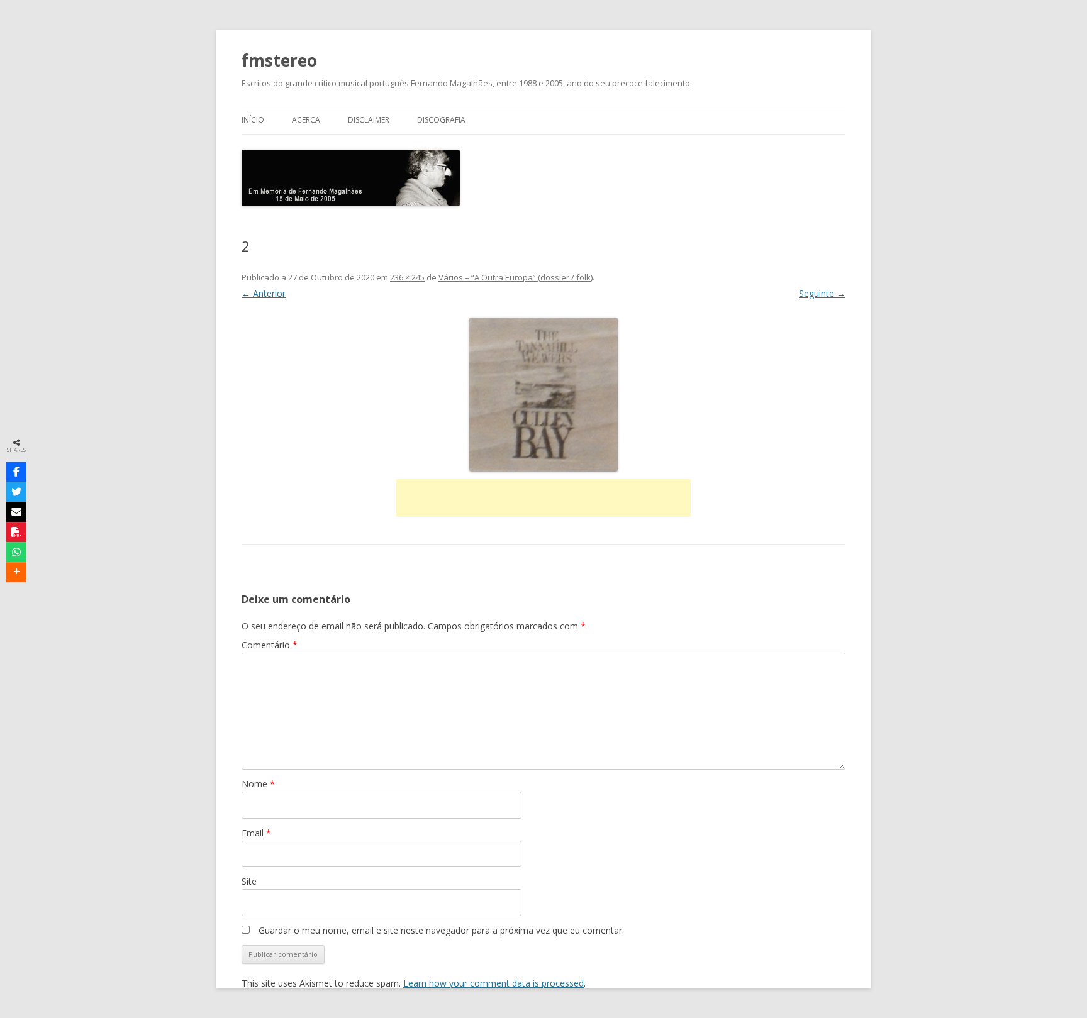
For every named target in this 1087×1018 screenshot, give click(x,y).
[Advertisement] (543, 498)
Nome (258, 784)
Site (249, 881)
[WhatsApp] (16, 552)
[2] (543, 395)
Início (253, 119)
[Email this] (16, 512)
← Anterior (264, 293)
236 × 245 (407, 277)
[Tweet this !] (16, 492)
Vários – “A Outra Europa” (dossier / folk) (515, 277)
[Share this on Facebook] (16, 472)
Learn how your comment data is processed (493, 983)
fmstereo (279, 60)
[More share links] (16, 572)
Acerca (306, 119)
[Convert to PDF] (16, 532)
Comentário (270, 645)
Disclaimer (368, 119)
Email (256, 833)
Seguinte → (822, 293)
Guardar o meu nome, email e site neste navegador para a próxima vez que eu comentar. (441, 930)
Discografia (441, 119)
